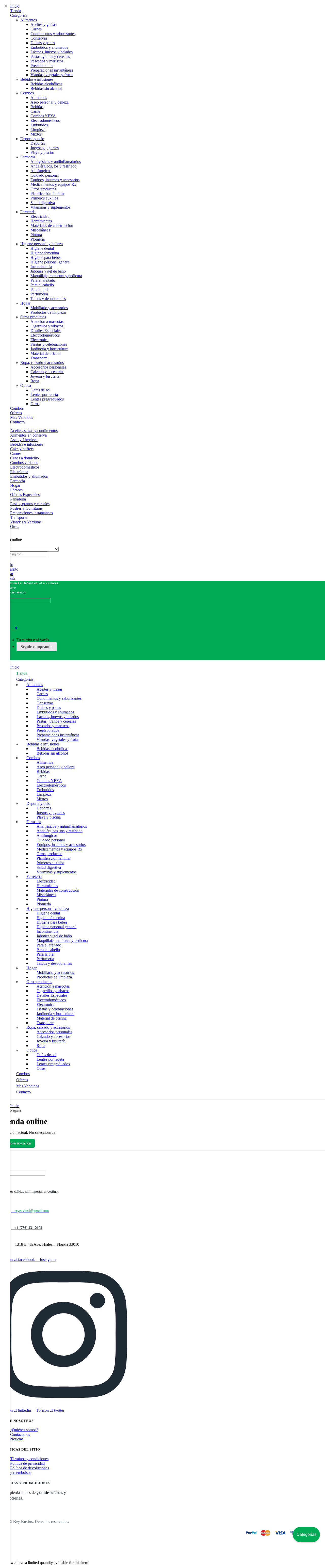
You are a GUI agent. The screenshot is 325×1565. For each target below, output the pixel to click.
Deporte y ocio (32, 139)
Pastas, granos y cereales (50, 56)
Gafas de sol (40, 390)
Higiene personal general (50, 262)
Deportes (37, 143)
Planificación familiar (47, 193)
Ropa (34, 381)
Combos (27, 93)
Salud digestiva (42, 203)
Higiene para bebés (45, 257)
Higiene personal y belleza (41, 244)
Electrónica (39, 340)
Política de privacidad (27, 1463)
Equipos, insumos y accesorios (54, 180)
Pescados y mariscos (46, 61)
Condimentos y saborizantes (52, 33)
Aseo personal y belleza (49, 102)
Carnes (36, 29)
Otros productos (43, 189)
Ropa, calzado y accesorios (42, 362)
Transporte (38, 358)
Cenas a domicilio (24, 458)
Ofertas (16, 413)
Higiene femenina (44, 253)
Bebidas (36, 107)
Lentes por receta (44, 394)
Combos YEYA (43, 116)
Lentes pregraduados (47, 399)
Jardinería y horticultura (49, 349)
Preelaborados (41, 65)
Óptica (25, 385)
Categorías (18, 15)
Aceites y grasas (43, 24)
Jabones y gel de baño (48, 271)
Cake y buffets (22, 449)
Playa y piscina (42, 152)
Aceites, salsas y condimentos (34, 430)
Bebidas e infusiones (36, 79)
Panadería (18, 499)
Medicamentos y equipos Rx (53, 184)
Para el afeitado (42, 280)
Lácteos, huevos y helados (51, 52)
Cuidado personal (44, 175)
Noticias (16, 1439)
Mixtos (36, 134)
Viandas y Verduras (25, 522)
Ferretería (28, 212)
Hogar (25, 303)
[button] (29, 583)
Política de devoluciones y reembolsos (29, 1470)
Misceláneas (40, 230)
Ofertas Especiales (25, 494)
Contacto (17, 422)
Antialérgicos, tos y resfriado (53, 166)
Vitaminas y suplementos (50, 207)
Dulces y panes (42, 43)
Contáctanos (20, 1434)
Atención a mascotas (46, 321)
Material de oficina (45, 353)
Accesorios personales (48, 367)
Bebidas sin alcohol (46, 88)
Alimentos (28, 20)
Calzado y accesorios (47, 372)
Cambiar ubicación (17, 1143)
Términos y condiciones (29, 1459)
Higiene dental (42, 248)
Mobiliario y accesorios (49, 308)
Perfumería (39, 294)
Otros (34, 404)
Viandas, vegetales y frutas (51, 75)
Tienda (15, 11)
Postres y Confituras (26, 508)
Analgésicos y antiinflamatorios (55, 161)
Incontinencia (41, 266)
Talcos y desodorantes (48, 298)
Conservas (38, 38)
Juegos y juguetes (44, 148)
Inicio (14, 6)
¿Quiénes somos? (24, 1430)
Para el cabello (42, 285)
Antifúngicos (40, 171)
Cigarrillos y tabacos (46, 326)
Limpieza (37, 129)
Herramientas (41, 221)
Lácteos (16, 490)
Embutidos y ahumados (49, 47)
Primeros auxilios (44, 198)
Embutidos (39, 125)
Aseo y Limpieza (24, 440)
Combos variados (24, 462)
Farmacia (27, 157)
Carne (35, 111)
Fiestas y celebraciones (48, 344)
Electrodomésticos (45, 120)
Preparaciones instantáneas (51, 70)
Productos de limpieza (48, 312)
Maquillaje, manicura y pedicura (56, 276)
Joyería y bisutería (44, 376)
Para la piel (39, 289)
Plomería (37, 239)
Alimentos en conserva (28, 435)
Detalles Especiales (45, 330)
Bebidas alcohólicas (46, 84)
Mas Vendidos (21, 417)
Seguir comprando (37, 646)
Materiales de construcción (51, 225)
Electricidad (40, 216)
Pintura (36, 234)
